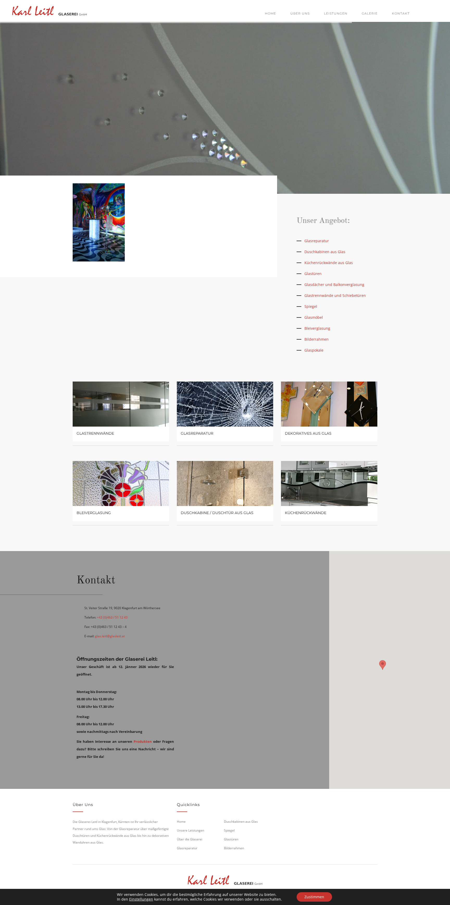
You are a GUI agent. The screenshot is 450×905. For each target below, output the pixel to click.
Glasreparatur (316, 240)
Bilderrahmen (316, 339)
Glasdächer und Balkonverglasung (334, 284)
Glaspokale (313, 350)
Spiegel (310, 306)
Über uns (300, 13)
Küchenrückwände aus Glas (328, 262)
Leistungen (335, 13)
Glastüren (313, 273)
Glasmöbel (313, 317)
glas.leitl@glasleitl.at (110, 636)
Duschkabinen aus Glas (324, 251)
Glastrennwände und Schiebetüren (335, 295)
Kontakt (401, 13)
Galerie (370, 13)
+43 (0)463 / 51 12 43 (112, 617)
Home (270, 13)
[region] (382, 670)
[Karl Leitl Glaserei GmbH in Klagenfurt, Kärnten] (49, 9)
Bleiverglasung (317, 328)
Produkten (143, 741)
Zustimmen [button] (314, 896)
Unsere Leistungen (190, 830)
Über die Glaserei (189, 839)
